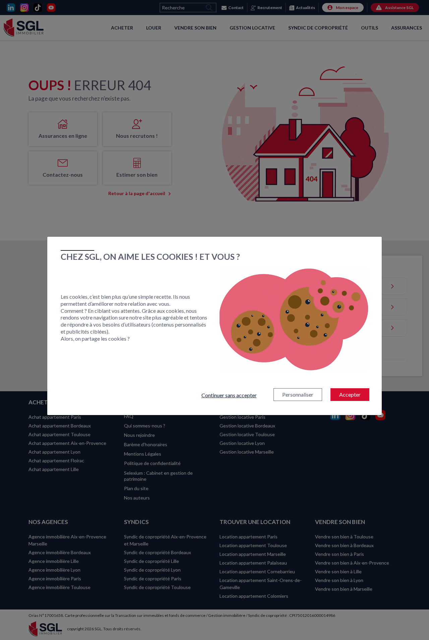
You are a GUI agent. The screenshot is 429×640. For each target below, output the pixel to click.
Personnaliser (297, 394)
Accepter (350, 394)
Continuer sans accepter (229, 395)
